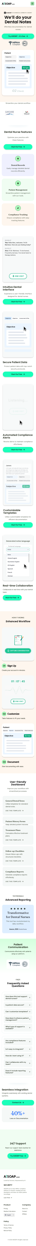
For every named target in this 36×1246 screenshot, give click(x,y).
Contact (24, 1211)
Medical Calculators (10, 1211)
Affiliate (24, 1214)
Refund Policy (8, 1230)
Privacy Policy (8, 1228)
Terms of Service (9, 1225)
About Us (25, 1208)
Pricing (6, 1208)
